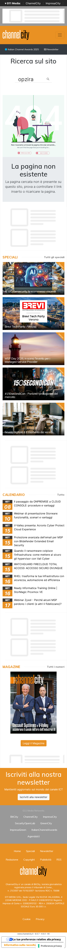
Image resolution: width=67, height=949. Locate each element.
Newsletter (52, 49)
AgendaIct (33, 836)
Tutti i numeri (55, 666)
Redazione (12, 859)
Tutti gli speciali (54, 257)
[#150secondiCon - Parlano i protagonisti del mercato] (33, 384)
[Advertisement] (35, 758)
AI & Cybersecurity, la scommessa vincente (30, 291)
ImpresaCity (53, 3)
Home (17, 851)
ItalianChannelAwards (44, 829)
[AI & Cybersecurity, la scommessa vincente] (33, 278)
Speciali (30, 851)
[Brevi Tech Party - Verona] (33, 313)
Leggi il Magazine (33, 743)
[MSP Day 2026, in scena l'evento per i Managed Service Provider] (33, 348)
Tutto (60, 494)
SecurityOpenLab (25, 823)
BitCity (14, 816)
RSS (58, 859)
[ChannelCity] (16, 34)
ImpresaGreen (18, 829)
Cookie (27, 919)
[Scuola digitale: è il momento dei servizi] (33, 419)
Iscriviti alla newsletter (33, 797)
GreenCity (46, 823)
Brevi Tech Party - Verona (20, 326)
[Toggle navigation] (59, 35)
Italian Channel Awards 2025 (23, 49)
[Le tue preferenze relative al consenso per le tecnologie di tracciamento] (50, 946)
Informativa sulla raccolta (20, 945)
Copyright (29, 859)
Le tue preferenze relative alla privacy (37, 939)
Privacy (40, 919)
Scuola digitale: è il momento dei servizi (29, 432)
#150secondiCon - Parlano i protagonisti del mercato (31, 395)
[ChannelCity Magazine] (33, 702)
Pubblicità (45, 859)
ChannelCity (33, 3)
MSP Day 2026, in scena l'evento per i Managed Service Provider (27, 360)
